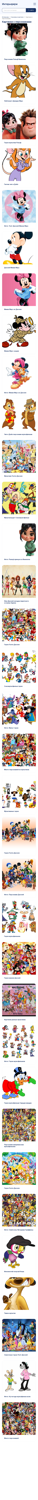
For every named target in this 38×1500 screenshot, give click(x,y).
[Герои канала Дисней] (19, 958)
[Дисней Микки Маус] (19, 248)
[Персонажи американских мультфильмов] (19, 1125)
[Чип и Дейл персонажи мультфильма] (19, 414)
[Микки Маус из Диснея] (19, 289)
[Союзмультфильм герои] (19, 666)
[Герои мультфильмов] (19, 916)
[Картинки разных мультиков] (19, 1000)
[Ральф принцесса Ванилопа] (19, 539)
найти (31, 10)
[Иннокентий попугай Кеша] (19, 1252)
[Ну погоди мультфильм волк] (19, 1377)
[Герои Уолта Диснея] (19, 625)
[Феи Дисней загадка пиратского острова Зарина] (19, 581)
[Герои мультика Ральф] (19, 123)
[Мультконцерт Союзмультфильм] (19, 498)
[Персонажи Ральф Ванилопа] (19, 39)
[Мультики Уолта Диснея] (19, 456)
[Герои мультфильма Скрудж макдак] (19, 1083)
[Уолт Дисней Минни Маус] (19, 206)
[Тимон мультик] (19, 1293)
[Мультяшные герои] (19, 791)
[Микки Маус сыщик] (19, 331)
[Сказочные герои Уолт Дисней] (19, 1335)
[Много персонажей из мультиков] (19, 750)
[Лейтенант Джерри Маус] (19, 81)
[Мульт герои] (19, 708)
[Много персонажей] (19, 1418)
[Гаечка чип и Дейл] (19, 164)
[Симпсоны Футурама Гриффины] (19, 1210)
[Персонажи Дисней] (19, 875)
